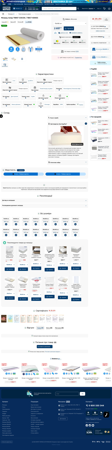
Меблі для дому (6, 415)
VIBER (88, 414)
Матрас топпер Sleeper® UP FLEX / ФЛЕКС (31, 378)
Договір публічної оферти (37, 422)
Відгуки (13, 22)
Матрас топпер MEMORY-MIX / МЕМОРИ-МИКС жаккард (91, 378)
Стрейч (33, 96)
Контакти (70, 4)
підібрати (21, 170)
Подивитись (78, 57)
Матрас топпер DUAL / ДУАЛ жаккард (10, 378)
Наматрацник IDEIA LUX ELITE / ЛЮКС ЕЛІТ (62, 256)
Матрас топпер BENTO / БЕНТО (51, 378)
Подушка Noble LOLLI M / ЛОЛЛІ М (62, 285)
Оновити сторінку (56, 444)
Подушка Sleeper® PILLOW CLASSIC (49, 285)
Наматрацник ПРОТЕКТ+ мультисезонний (76, 256)
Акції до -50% (5, 418)
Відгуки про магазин (29, 4)
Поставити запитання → (45, 346)
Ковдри (4, 413)
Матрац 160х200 (6, 422)
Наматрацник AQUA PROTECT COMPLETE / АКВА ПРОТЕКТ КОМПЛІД (50, 257)
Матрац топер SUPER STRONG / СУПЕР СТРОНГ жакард (103, 107)
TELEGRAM (95, 414)
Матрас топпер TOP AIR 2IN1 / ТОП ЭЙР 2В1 (71, 378)
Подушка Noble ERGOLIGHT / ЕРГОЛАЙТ (23, 286)
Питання (20, 22)
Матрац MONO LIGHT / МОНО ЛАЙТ (103, 130)
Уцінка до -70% (6, 420)
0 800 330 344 (33, 9)
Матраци (4, 405)
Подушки (4, 411)
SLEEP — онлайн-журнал (37, 424)
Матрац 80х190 (6, 426)
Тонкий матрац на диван (46, 88)
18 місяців (47, 104)
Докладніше (63, 418)
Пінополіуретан (67, 88)
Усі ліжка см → (102, 57)
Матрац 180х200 (6, 424)
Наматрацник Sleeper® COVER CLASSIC (23, 256)
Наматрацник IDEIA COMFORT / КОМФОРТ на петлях (36, 256)
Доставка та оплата (49, 4)
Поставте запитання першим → (53, 351)
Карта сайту (34, 431)
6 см (14, 80)
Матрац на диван (6, 431)
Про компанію (34, 418)
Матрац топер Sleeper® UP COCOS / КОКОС (103, 82)
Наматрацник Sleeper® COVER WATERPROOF (9, 256)
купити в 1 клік (64, 32)
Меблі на (89, 430)
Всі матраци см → (102, 49)
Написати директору (7, 442)
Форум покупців (35, 426)
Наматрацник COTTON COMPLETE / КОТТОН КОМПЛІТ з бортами (103, 147)
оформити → (76, 37)
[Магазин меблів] (9, 4)
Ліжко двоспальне (7, 433)
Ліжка (3, 407)
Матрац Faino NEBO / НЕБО (103, 121)
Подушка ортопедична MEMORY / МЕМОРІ (9, 286)
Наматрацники (6, 409)
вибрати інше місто (100, 30)
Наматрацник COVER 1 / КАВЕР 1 (104, 138)
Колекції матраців (35, 428)
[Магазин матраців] (4, 4)
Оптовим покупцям (36, 420)
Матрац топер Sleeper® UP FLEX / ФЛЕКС (103, 99)
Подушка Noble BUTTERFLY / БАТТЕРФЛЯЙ (36, 286)
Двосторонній (14, 96)
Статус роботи (34, 433)
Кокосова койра (76, 88)
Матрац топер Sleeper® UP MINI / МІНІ (103, 73)
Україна (81, 104)
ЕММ (77, 51)
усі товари (106, 19)
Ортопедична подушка (8, 435)
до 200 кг (30, 80)
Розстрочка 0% (39, 4)
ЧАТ (101, 414)
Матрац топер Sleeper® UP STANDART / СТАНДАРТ (103, 90)
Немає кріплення (16, 104)
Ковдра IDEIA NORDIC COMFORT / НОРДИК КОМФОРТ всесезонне (76, 286)
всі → (59, 359)
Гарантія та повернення (60, 4)
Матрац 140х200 (6, 428)
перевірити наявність (76, 32)
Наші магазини (18, 4)
